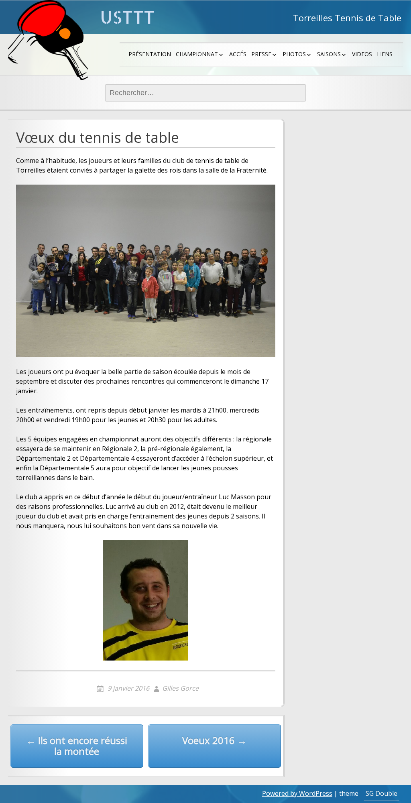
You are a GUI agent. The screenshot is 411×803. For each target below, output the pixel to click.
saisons (329, 54)
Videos (362, 54)
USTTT (127, 17)
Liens (385, 54)
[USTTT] (48, 40)
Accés (237, 54)
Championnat (197, 54)
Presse (261, 54)
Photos (294, 54)
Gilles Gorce (180, 688)
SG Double (381, 793)
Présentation (149, 54)
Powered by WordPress (297, 793)
